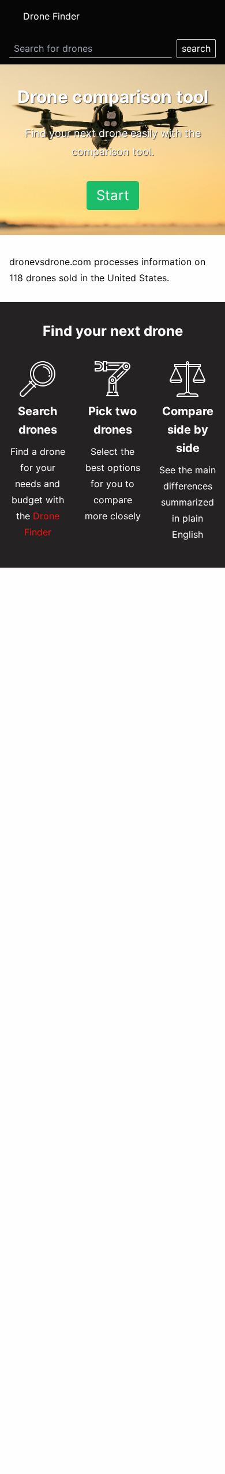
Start (112, 195)
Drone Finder (51, 16)
